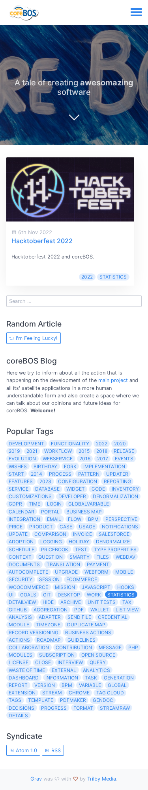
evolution (22, 458)
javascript (96, 587)
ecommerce (81, 579)
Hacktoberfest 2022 (42, 241)
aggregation (50, 610)
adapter (50, 617)
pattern (88, 474)
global (117, 685)
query (98, 662)
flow (74, 519)
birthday (45, 466)
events (124, 458)
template (40, 700)
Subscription (57, 655)
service (18, 489)
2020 (120, 444)
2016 (84, 458)
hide (48, 602)
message (110, 647)
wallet (99, 610)
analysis (20, 617)
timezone (48, 625)
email (54, 519)
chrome (79, 693)
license (18, 662)
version (44, 685)
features (21, 481)
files (102, 557)
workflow (58, 451)
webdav (125, 557)
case (66, 527)
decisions (21, 708)
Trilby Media (101, 779)
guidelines (81, 640)
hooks (125, 587)
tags (15, 700)
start (16, 474)
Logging (51, 542)
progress (54, 708)
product (41, 527)
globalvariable (88, 504)
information (61, 678)
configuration (77, 481)
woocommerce (28, 587)
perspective (121, 519)
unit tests (102, 602)
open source (98, 655)
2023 (45, 481)
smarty (79, 557)
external (64, 670)
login (54, 504)
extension (22, 693)
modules (20, 655)
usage (87, 527)
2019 (14, 451)
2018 (101, 451)
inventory (125, 489)
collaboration (29, 647)
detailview (22, 602)
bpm (93, 519)
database (47, 489)
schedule (21, 549)
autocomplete (28, 572)
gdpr (15, 504)
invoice (82, 534)
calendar (21, 512)
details (18, 715)
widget (75, 489)
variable (90, 685)
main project (113, 380)
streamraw (115, 708)
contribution (74, 647)
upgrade (66, 572)
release (124, 451)
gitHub (18, 610)
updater (117, 474)
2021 (31, 451)
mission (65, 587)
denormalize (113, 542)
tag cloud (110, 693)
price (15, 527)
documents (24, 564)
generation (119, 678)
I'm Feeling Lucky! (36, 338)
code (98, 489)
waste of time (27, 670)
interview (70, 662)
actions (19, 640)
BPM (67, 685)
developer (72, 496)
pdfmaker (73, 700)
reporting (117, 481)
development (26, 444)
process (60, 474)
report (18, 685)
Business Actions (88, 632)
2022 (87, 277)
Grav (36, 779)
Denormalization (115, 496)
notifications (120, 527)
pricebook (54, 549)
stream (52, 693)
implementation (104, 466)
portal (50, 512)
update (18, 534)
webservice (58, 458)
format (83, 708)
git (47, 595)
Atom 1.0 (25, 750)
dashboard (24, 678)
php (133, 647)
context (20, 557)
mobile (124, 572)
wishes (18, 466)
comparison (50, 534)
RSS (55, 750)
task (91, 678)
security (20, 579)
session (49, 579)
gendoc (103, 700)
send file (79, 617)
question (50, 557)
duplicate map (86, 625)
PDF (79, 610)
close (43, 662)
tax (126, 602)
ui (11, 595)
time (34, 504)
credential (112, 617)
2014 (36, 474)
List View (127, 610)
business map (84, 512)
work (94, 595)
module (19, 625)
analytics (96, 670)
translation (63, 564)
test (81, 549)
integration (24, 519)
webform (96, 572)
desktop (69, 595)
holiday (79, 542)
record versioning (33, 632)
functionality (70, 444)
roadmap (49, 640)
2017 (102, 458)
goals (28, 595)
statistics (113, 277)
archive (70, 602)
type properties (115, 549)
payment (98, 564)
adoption (21, 542)
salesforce (114, 534)
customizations (30, 496)
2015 (84, 451)
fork (70, 466)
